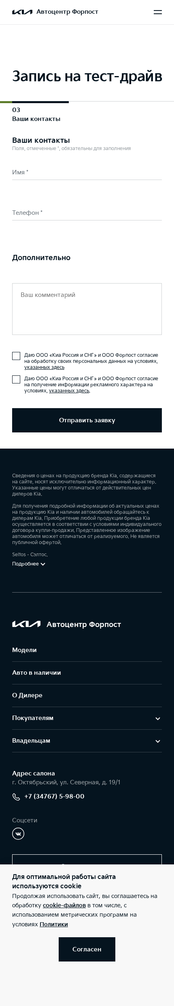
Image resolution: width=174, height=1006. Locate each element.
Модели (24, 650)
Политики (54, 924)
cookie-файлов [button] (64, 905)
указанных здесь (44, 367)
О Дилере (27, 695)
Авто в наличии (36, 673)
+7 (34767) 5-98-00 (54, 797)
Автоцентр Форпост (67, 12)
